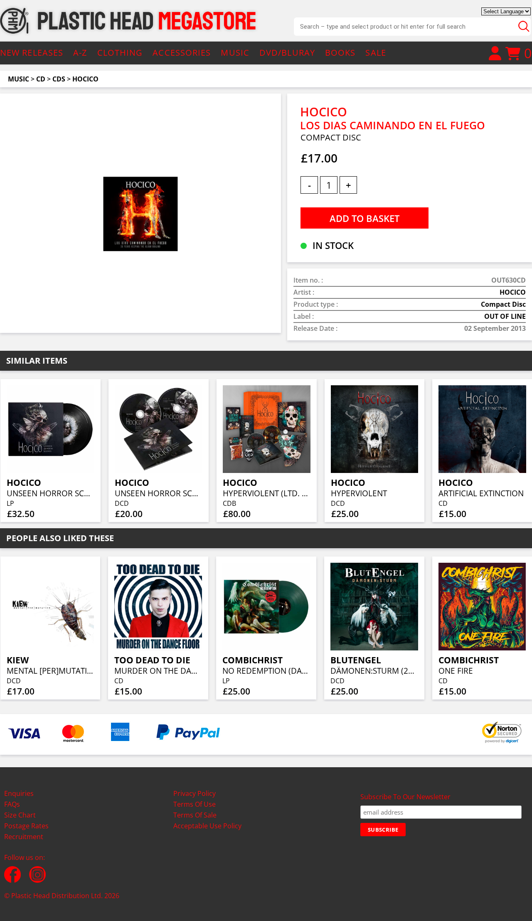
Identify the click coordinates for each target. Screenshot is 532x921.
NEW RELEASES (31, 52)
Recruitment (23, 836)
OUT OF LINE (505, 316)
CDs (58, 79)
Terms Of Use (194, 804)
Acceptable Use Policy (207, 825)
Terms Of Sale (195, 815)
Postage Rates (26, 825)
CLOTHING (120, 52)
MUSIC (235, 52)
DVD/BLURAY (287, 52)
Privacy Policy (194, 793)
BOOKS (340, 52)
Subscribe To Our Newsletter (405, 796)
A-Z (80, 52)
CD (40, 79)
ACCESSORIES (182, 52)
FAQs (12, 804)
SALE (375, 52)
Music (18, 79)
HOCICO (85, 79)
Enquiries (19, 793)
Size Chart (20, 815)
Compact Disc (503, 304)
